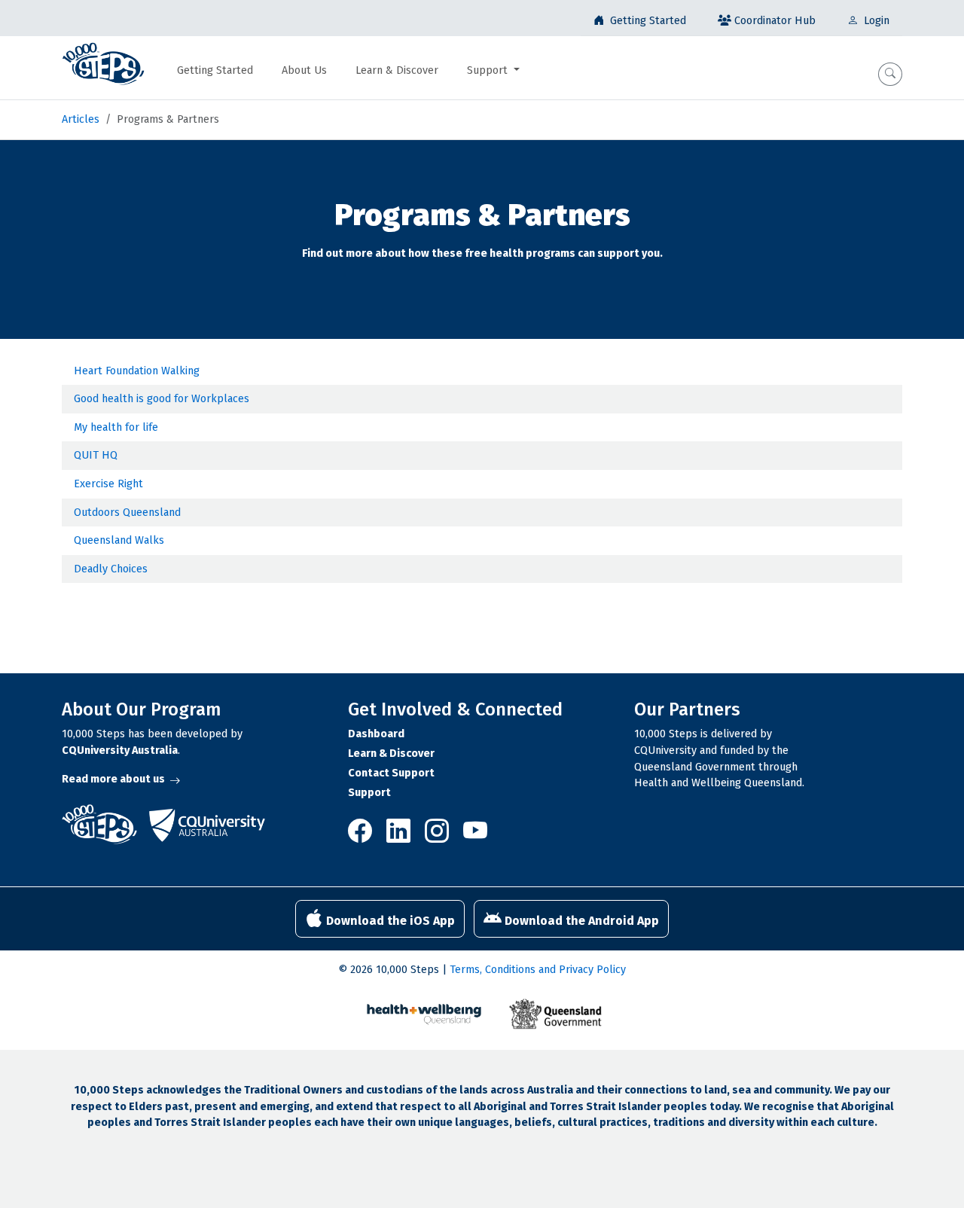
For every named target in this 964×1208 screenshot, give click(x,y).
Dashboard (376, 734)
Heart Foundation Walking (137, 371)
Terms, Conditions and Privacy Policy (538, 969)
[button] (890, 74)
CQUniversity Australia (120, 750)
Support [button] (489, 70)
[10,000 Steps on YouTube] (475, 836)
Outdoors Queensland (127, 512)
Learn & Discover (391, 753)
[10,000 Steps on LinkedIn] (399, 836)
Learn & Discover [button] (396, 70)
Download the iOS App (389, 921)
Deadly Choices (111, 569)
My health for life (116, 427)
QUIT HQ (95, 455)
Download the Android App (580, 921)
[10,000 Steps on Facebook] (364, 836)
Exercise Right (108, 483)
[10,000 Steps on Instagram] (438, 836)
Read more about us (113, 779)
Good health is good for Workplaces (161, 398)
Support (369, 792)
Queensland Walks (119, 540)
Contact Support (391, 773)
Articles (80, 119)
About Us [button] (304, 70)
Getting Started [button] (215, 70)
